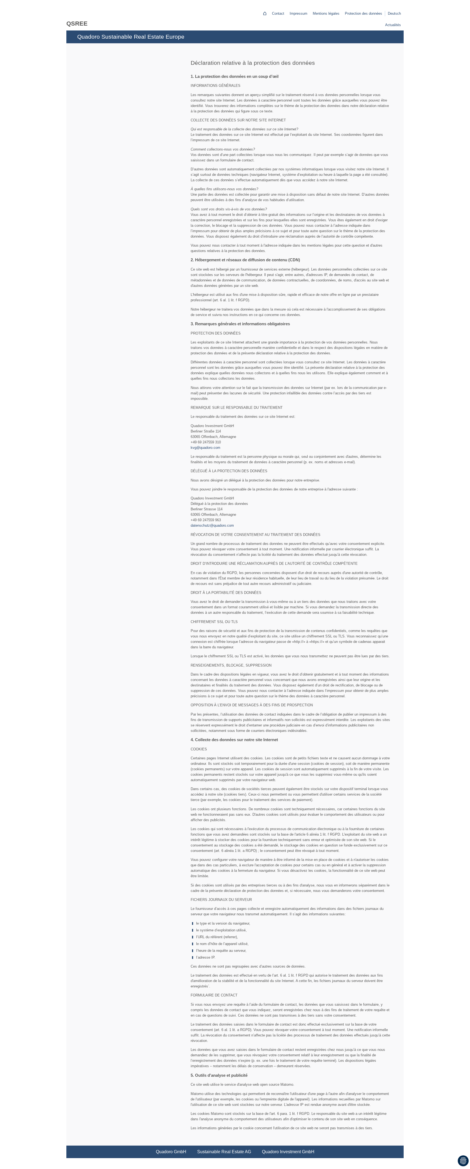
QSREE (77, 23)
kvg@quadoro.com (205, 448)
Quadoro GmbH (171, 1151)
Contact (278, 13)
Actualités (393, 25)
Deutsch (394, 13)
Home (265, 13)
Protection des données (363, 13)
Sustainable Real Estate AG (224, 1151)
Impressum (298, 13)
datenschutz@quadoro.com (212, 525)
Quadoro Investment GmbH (288, 1151)
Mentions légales (326, 13)
